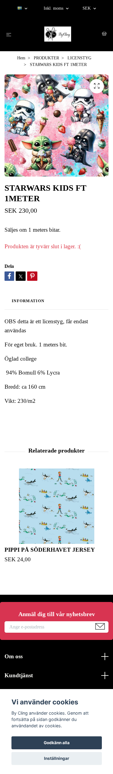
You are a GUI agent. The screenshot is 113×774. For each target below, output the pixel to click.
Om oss (14, 656)
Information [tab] (28, 301)
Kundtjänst (19, 675)
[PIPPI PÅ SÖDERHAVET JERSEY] (56, 506)
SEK (87, 8)
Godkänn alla (57, 742)
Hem (21, 58)
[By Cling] (57, 34)
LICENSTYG (79, 58)
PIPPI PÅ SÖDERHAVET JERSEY (50, 550)
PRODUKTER (46, 58)
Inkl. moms (54, 8)
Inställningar (56, 758)
